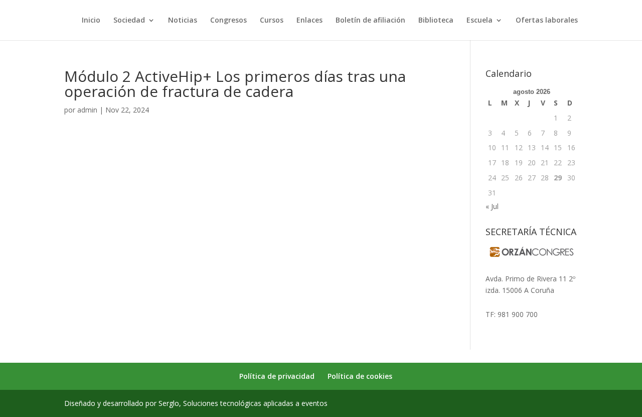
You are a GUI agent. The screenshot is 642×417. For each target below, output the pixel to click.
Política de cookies (360, 376)
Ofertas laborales (547, 21)
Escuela (479, 21)
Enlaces (309, 21)
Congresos (228, 21)
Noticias (182, 21)
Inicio (91, 21)
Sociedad (129, 21)
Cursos (271, 21)
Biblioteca (435, 21)
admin (87, 110)
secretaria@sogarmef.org (527, 302)
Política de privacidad (276, 376)
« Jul (492, 206)
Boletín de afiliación (370, 21)
